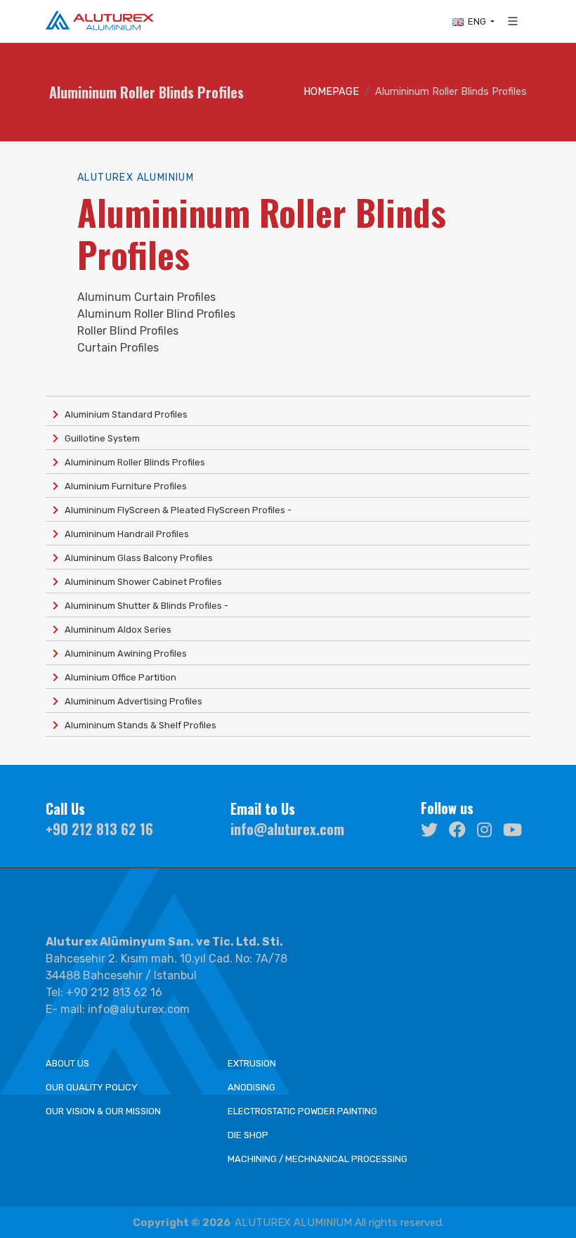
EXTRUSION (252, 1063)
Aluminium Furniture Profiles (122, 486)
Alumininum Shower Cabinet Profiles (140, 581)
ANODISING (251, 1087)
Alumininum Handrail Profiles (123, 534)
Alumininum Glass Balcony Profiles (135, 558)
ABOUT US (67, 1063)
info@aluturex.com (287, 828)
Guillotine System (99, 438)
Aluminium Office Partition (117, 677)
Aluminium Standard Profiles (123, 414)
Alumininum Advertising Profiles (130, 701)
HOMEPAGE (331, 92)
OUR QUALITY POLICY (92, 1087)
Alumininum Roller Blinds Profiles (131, 462)
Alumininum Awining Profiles (122, 653)
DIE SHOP (248, 1135)
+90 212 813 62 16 (99, 828)
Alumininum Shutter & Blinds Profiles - (143, 605)
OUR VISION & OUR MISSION (103, 1111)
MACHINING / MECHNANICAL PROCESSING (317, 1159)
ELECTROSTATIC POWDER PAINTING (302, 1111)
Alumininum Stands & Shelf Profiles (137, 725)
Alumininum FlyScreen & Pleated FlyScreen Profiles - (175, 510)
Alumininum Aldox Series (114, 629)
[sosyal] (429, 828)
